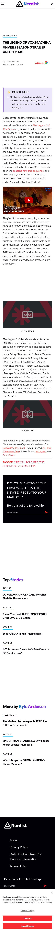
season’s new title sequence (28, 171)
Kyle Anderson (12, 61)
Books (7, 588)
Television (9, 714)
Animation (10, 35)
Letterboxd (8, 455)
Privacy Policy (19, 847)
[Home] (15, 828)
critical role (23, 462)
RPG (35, 462)
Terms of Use (18, 866)
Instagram (41, 451)
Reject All (27, 918)
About (14, 840)
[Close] (52, 893)
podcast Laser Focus (14, 448)
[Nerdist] (27, 4)
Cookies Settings (27, 911)
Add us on (39, 63)
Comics (7, 627)
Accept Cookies (27, 926)
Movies (7, 734)
